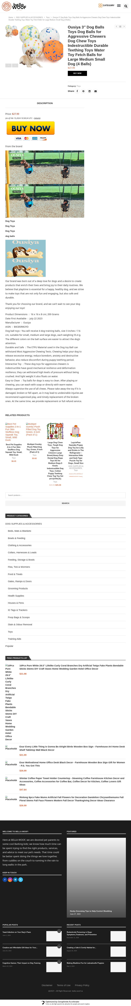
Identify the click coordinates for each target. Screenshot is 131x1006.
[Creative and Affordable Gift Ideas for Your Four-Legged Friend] (54, 952)
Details (80, 476)
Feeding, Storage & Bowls (21, 560)
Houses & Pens (16, 603)
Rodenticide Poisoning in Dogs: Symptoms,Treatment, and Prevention (82, 933)
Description (45, 103)
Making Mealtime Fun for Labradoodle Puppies (85, 963)
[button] (119, 6)
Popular (9, 646)
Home (11, 17)
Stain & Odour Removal (20, 624)
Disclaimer (47, 985)
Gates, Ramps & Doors (20, 581)
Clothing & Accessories (19, 545)
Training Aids (14, 639)
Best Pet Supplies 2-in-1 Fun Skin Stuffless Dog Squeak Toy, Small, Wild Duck (13, 449)
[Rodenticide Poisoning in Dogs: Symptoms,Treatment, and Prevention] (118, 936)
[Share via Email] (95, 91)
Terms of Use (63, 985)
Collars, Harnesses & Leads (22, 552)
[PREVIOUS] (8, 66)
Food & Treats (15, 574)
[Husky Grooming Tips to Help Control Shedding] (96, 878)
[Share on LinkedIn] (89, 91)
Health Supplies (16, 596)
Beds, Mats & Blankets (19, 531)
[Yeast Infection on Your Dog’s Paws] (54, 936)
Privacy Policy (82, 985)
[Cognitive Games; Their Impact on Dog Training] (54, 967)
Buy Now (77, 73)
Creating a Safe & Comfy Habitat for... (81, 948)
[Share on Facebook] (77, 91)
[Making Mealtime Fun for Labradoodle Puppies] (118, 967)
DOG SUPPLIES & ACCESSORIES (29, 17)
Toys (48, 17)
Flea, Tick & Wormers (19, 567)
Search (65, 503)
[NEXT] (15, 66)
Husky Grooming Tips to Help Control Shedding (91, 911)
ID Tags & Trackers (17, 610)
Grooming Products (18, 588)
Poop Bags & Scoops (19, 617)
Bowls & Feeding (16, 538)
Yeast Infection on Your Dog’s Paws (17, 932)
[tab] (44, 103)
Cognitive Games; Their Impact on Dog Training (21, 963)
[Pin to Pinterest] (83, 91)
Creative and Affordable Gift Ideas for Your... (20, 948)
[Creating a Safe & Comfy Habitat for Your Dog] (118, 952)
